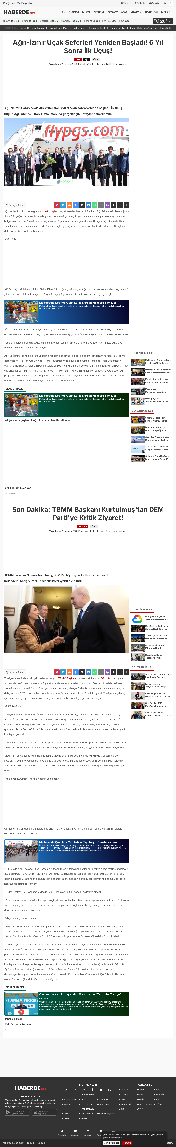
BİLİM (158, 1099)
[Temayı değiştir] (165, 2)
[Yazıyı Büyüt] (126, 205)
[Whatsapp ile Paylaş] (94, 205)
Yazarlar (127, 3)
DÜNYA (86, 12)
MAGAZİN (136, 12)
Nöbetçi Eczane (70, 1099)
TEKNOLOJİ (151, 12)
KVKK (66, 1113)
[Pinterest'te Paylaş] (57, 205)
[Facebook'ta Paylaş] (76, 205)
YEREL (141, 1109)
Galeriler (156, 3)
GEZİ (123, 1109)
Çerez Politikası (87, 1113)
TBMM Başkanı (67, 678)
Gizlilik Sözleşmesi (106, 1113)
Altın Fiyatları (86, 1104)
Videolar (142, 3)
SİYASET (113, 12)
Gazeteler (85, 1099)
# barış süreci (13, 1018)
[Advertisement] (88, 84)
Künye (66, 1118)
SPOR (124, 12)
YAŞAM (159, 1104)
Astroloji (67, 1104)
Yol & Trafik (103, 1099)
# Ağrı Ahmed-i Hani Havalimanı (50, 420)
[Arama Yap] (171, 3)
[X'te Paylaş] (82, 205)
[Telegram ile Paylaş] (63, 205)
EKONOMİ (99, 12)
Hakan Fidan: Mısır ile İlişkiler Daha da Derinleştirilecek (35, 28)
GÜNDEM (74, 12)
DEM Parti (106, 678)
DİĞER (164, 12)
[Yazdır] (107, 205)
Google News (16, 205)
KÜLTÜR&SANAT (145, 1104)
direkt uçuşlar (49, 211)
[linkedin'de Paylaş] (88, 205)
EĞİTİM (141, 1099)
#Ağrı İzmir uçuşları (17, 420)
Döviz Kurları (103, 1104)
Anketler (101, 1135)
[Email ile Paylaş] (101, 205)
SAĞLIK (124, 1099)
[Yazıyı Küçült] (120, 205)
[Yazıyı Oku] (113, 205)
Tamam (127, 1143)
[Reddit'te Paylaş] (69, 205)
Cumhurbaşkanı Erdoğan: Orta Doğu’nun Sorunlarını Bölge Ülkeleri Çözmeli (108, 28)
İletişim (84, 1118)
